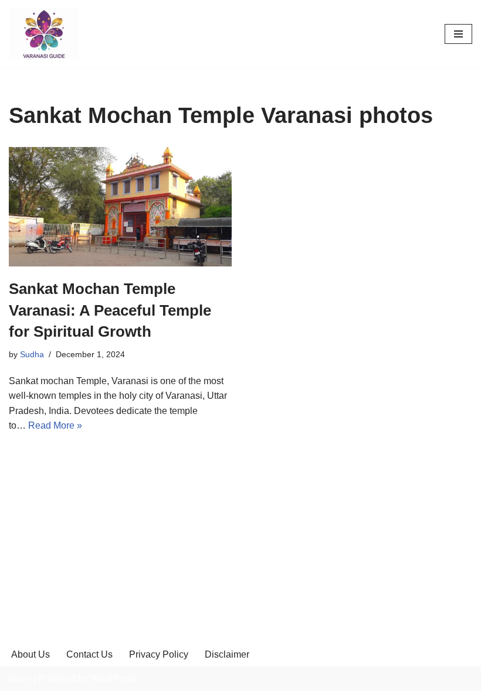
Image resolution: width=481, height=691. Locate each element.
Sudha (32, 354)
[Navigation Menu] (458, 34)
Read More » (55, 425)
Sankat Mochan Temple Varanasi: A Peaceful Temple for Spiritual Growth (110, 310)
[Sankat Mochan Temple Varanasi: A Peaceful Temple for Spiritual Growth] (120, 207)
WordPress (113, 678)
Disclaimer (227, 654)
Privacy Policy (158, 654)
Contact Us (89, 654)
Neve (20, 678)
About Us (30, 654)
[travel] (44, 33)
